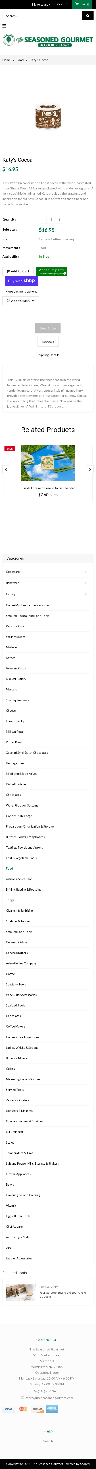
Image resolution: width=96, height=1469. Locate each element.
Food (20, 60)
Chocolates (13, 794)
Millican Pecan (15, 731)
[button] (51, 271)
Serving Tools (15, 1089)
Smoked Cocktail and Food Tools (27, 616)
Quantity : (10, 219)
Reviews (48, 342)
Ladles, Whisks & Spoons (22, 1047)
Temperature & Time (19, 1153)
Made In (11, 647)
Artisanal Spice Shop (19, 879)
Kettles (10, 658)
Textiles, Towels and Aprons (24, 847)
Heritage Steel (15, 763)
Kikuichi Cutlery (16, 679)
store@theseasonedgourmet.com (49, 1398)
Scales (10, 1142)
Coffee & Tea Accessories (22, 1037)
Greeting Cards (16, 668)
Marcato (11, 689)
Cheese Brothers (17, 953)
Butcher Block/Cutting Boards (25, 837)
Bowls (10, 1184)
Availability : (11, 256)
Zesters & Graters (17, 1100)
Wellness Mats (15, 637)
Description (48, 328)
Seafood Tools (15, 1005)
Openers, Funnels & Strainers (25, 1121)
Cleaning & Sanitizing (19, 910)
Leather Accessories (19, 1258)
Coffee (10, 974)
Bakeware (12, 583)
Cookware (13, 571)
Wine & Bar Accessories (21, 995)
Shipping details (48, 355)
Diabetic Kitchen (16, 784)
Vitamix (11, 1205)
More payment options (21, 291)
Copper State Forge (19, 816)
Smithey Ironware (17, 700)
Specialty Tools (16, 984)
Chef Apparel (14, 1226)
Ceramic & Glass (16, 942)
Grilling (10, 1068)
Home (6, 60)
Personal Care (15, 626)
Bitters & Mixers (16, 1058)
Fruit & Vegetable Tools (21, 858)
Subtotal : (9, 229)
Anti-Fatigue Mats (17, 1237)
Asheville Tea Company (21, 963)
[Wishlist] (67, 4)
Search (48, 1441)
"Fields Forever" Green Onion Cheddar (48, 488)
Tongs (10, 900)
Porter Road (14, 742)
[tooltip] (64, 273)
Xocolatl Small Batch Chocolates (27, 752)
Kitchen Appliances (18, 1174)
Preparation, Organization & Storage (30, 826)
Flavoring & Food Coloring (23, 1195)
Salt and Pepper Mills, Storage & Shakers (32, 1163)
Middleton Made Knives (21, 773)
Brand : (7, 239)
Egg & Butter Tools (18, 1216)
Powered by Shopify (77, 1464)
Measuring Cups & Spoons (23, 1079)
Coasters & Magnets (19, 1110)
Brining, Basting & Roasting (23, 889)
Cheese (11, 710)
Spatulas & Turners (18, 921)
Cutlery (11, 594)
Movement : (11, 248)
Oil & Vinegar (14, 1132)
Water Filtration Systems (22, 805)
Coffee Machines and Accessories (27, 605)
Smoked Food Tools (19, 932)
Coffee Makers (15, 1026)
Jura (9, 1247)
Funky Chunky (15, 721)
